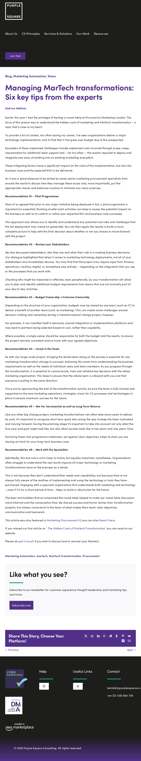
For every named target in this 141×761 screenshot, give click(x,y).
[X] (86, 636)
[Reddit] (92, 636)
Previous (13, 650)
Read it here (107, 520)
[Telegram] (110, 636)
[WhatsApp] (104, 636)
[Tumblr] (116, 636)
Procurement (91, 556)
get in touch (26, 541)
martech (41, 556)
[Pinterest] (123, 636)
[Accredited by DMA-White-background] (13, 698)
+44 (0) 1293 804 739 (120, 695)
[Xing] (123, 640)
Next (130, 650)
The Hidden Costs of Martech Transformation (76, 528)
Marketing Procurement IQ (64, 520)
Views (52, 76)
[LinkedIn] (98, 636)
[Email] (129, 640)
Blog (8, 76)
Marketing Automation (29, 76)
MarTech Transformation (65, 556)
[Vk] (129, 636)
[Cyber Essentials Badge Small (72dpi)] (16, 670)
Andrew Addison (15, 108)
